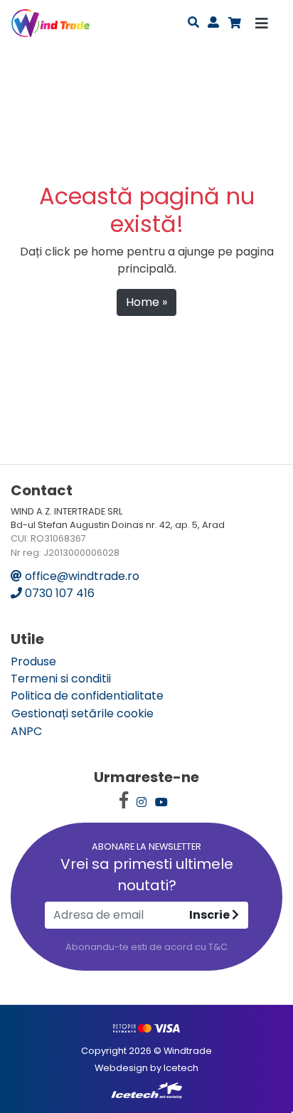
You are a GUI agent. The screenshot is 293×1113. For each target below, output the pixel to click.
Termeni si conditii (61, 678)
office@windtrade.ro (80, 576)
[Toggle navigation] (262, 23)
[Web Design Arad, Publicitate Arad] (146, 1090)
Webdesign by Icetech (146, 1068)
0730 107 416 (58, 593)
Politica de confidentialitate (87, 695)
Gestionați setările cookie (82, 713)
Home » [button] (146, 302)
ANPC (26, 731)
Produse (33, 661)
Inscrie (210, 915)
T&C (218, 947)
